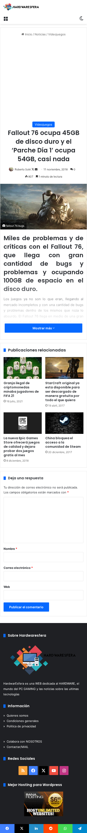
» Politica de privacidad (19, 726)
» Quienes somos (15, 715)
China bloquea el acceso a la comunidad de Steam (63, 442)
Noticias (40, 34)
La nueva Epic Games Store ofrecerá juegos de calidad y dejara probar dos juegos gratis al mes (22, 446)
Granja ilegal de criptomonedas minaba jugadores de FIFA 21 (21, 389)
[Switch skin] (81, 18)
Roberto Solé (23, 169)
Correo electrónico (18, 568)
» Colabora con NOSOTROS (22, 741)
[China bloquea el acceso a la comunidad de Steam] (64, 423)
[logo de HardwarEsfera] (21, 7)
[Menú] (5, 18)
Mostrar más (43, 328)
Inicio (28, 34)
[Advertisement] (43, 79)
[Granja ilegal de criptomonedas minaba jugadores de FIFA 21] (23, 368)
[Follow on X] (33, 169)
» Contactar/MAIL (15, 747)
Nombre (10, 548)
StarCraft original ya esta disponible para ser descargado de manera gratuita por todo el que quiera (62, 391)
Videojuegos (57, 34)
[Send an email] (36, 169)
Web (7, 587)
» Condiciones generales (21, 721)
